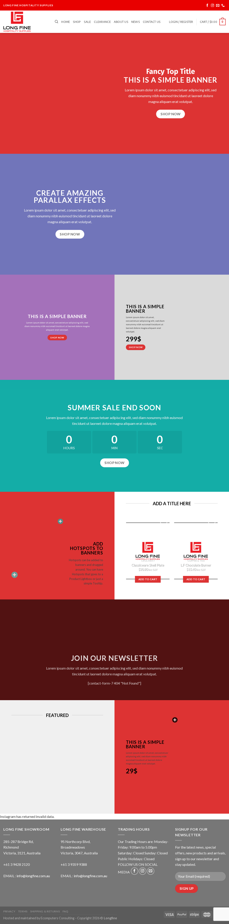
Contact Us (152, 22)
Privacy (9, 911)
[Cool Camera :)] (14, 575)
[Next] (220, 553)
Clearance (102, 22)
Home (65, 22)
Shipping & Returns (45, 911)
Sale (87, 22)
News (135, 22)
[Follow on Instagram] (212, 5)
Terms (23, 911)
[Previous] (124, 553)
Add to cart (147, 579)
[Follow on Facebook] (207, 5)
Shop (77, 22)
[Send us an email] (217, 5)
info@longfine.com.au (33, 876)
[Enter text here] (175, 720)
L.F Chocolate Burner (195, 565)
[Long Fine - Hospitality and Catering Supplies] (25, 22)
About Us (121, 22)
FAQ (65, 911)
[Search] (56, 21)
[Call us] (223, 5)
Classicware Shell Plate (147, 565)
